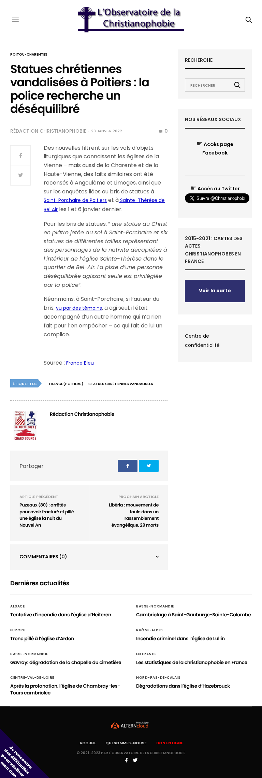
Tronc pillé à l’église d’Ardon (42, 638)
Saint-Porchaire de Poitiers (75, 200)
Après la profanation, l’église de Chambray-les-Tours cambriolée (65, 689)
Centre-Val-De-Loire (32, 677)
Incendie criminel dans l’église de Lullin (180, 638)
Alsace (17, 606)
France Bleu (80, 362)
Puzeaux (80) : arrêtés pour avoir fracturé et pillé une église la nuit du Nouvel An (46, 515)
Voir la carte (215, 290)
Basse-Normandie (155, 606)
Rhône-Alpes (149, 630)
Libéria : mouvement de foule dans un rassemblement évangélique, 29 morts (134, 515)
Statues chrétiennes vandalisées (120, 383)
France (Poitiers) (66, 383)
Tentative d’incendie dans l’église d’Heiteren (60, 614)
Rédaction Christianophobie (48, 131)
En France (146, 654)
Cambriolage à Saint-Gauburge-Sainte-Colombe (193, 614)
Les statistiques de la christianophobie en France (191, 662)
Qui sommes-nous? (126, 743)
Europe (17, 630)
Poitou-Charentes (28, 54)
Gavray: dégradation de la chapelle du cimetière (65, 662)
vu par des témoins (79, 308)
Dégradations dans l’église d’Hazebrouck (183, 685)
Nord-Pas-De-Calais (158, 677)
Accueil (87, 743)
